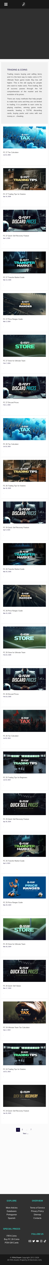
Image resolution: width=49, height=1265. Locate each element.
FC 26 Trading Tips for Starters (14, 486)
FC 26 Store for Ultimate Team (14, 652)
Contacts (37, 1218)
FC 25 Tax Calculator (10, 736)
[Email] (30, 1241)
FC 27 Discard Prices (11, 402)
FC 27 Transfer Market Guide (13, 277)
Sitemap (37, 1215)
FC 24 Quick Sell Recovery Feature (16, 1111)
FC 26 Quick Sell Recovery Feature (16, 527)
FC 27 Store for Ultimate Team (14, 361)
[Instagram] (41, 1241)
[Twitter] (33, 1241)
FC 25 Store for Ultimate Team (14, 944)
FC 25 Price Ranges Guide (13, 902)
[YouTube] (37, 1241)
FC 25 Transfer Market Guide (13, 861)
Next (26, 1133)
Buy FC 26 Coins (11, 1239)
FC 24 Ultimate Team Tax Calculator (16, 1027)
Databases (11, 1211)
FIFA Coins (12, 1236)
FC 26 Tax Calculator (10, 444)
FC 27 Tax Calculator (10, 152)
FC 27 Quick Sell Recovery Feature (16, 236)
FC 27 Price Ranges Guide (13, 319)
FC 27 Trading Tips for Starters (14, 194)
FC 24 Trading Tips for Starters (14, 1069)
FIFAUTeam (16, 1257)
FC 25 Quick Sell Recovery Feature (16, 819)
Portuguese (12, 1215)
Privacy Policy (37, 1211)
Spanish (11, 1218)
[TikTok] (45, 1241)
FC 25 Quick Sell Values (12, 986)
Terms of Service (37, 1208)
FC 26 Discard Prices (11, 694)
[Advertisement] (24, 33)
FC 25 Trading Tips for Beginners (15, 777)
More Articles (11, 1208)
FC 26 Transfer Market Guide (13, 569)
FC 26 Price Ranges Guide (13, 611)
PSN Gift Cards (11, 1243)
